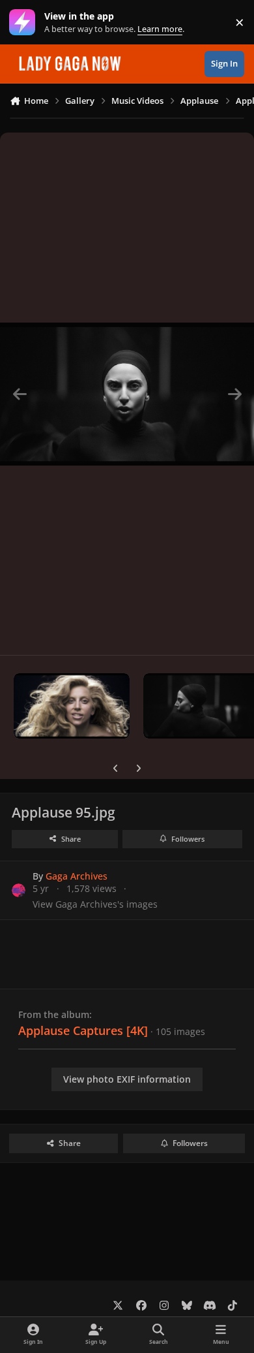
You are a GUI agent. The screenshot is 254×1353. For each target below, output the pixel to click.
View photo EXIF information (127, 1079)
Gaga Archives (76, 876)
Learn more (25, 22)
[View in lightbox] (127, 394)
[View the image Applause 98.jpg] (72, 706)
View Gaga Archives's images (95, 904)
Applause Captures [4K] (83, 1030)
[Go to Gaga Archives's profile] (18, 890)
